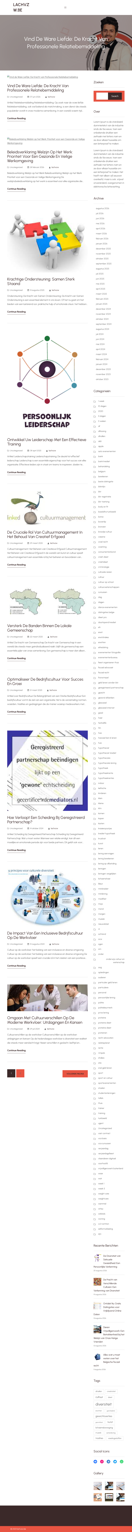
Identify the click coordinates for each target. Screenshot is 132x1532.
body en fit (103, 506)
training (101, 1113)
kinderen (102, 793)
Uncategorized (16, 97)
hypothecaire (104, 758)
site (99, 1063)
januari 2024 (101, 364)
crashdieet (103, 562)
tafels (100, 1098)
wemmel (102, 1203)
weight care (103, 1193)
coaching (102, 547)
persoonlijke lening (106, 997)
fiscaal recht (103, 672)
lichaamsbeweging (104, 1427)
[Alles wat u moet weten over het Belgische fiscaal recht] (97, 1357)
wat (100, 1178)
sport (100, 1073)
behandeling (104, 466)
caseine (101, 537)
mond (101, 909)
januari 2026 (101, 243)
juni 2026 (100, 218)
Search (114, 96)
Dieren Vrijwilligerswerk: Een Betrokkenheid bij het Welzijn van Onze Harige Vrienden (109, 1334)
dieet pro (102, 617)
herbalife (102, 723)
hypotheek (103, 768)
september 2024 (104, 324)
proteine (102, 1017)
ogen (100, 944)
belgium (101, 471)
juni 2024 (100, 339)
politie (101, 1002)
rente (100, 1048)
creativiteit (111, 1391)
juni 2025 (100, 279)
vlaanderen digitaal (107, 1158)
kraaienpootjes (105, 828)
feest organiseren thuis (108, 662)
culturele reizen (105, 572)
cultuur (101, 577)
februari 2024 (102, 359)
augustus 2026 (102, 208)
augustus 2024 (102, 329)
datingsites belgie (106, 612)
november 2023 (103, 374)
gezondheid (99, 1422)
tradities (99, 1438)
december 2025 (103, 248)
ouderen (102, 977)
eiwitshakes (103, 637)
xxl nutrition (103, 1224)
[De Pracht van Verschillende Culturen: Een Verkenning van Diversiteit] (97, 1282)
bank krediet (104, 461)
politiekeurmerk (105, 1007)
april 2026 (100, 228)
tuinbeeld (102, 1118)
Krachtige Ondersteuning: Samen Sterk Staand (41, 281)
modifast (102, 899)
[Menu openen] (65, 7)
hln (99, 728)
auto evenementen (107, 451)
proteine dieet (104, 1023)
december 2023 (103, 369)
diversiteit (104, 1404)
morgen (101, 914)
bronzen (102, 526)
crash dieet (103, 557)
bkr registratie (104, 496)
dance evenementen (107, 607)
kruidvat (102, 838)
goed (100, 713)
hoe (100, 733)
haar (100, 718)
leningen (102, 868)
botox (101, 517)
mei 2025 (100, 284)
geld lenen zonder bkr (108, 682)
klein (100, 798)
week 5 (101, 1188)
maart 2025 (101, 294)
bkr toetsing (103, 501)
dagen (101, 602)
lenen (100, 848)
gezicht (101, 692)
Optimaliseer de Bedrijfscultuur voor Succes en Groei (45, 681)
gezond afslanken (106, 697)
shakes (101, 1058)
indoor (101, 783)
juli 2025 (100, 273)
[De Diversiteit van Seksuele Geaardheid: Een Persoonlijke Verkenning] (97, 1258)
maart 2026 (101, 233)
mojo (100, 904)
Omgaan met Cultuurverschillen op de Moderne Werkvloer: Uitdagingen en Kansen (44, 1020)
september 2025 (104, 263)
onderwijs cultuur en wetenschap (115, 961)
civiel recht (103, 542)
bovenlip (102, 521)
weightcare (103, 1198)
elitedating (103, 647)
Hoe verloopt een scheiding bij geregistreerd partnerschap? (46, 819)
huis (100, 743)
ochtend (102, 934)
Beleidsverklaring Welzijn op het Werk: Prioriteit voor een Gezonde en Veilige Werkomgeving (40, 156)
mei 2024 (100, 344)
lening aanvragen (106, 853)
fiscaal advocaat (105, 667)
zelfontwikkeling (105, 1229)
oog (100, 967)
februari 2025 (102, 299)
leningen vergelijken (107, 873)
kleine (101, 803)
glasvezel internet (106, 708)
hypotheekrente (105, 773)
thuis (100, 1103)
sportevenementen (107, 1083)
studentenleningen (106, 1093)
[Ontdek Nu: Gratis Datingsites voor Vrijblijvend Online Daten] (97, 1306)
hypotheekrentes (106, 778)
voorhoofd (103, 1163)
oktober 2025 (102, 258)
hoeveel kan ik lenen (107, 738)
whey (100, 1209)
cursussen (102, 592)
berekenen (103, 476)
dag (100, 597)
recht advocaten (105, 1038)
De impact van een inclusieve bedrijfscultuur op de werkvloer (45, 935)
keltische (102, 788)
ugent (101, 1123)
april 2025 (100, 289)
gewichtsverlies (104, 1416)
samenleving (111, 1433)
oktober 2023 (102, 379)
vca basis (102, 1138)
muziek (101, 919)
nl (99, 929)
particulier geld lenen (107, 982)
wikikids (101, 1214)
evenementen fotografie (109, 652)
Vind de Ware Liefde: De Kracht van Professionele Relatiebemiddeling (38, 88)
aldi (99, 441)
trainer (101, 1108)
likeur (100, 883)
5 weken (102, 421)
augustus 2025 (102, 268)
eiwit (100, 632)
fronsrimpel (103, 677)
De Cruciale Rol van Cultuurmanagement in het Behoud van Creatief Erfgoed (44, 534)
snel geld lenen (105, 1068)
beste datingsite (105, 481)
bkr (99, 491)
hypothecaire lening (107, 763)
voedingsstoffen (114, 1438)
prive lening (103, 1012)
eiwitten (102, 642)
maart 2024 (101, 354)
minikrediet (103, 889)
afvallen (101, 436)
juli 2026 (100, 213)
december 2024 (103, 309)
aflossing (102, 431)
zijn (99, 1234)
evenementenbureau (107, 657)
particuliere (103, 987)
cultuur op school (106, 582)
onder (101, 954)
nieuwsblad (103, 924)
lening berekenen (106, 858)
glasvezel (102, 703)
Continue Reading (16, 118)
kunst (100, 843)
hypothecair (103, 748)
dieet (110, 1397)
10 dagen (102, 406)
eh (99, 627)
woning (101, 1219)
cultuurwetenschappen (108, 587)
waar (100, 1173)
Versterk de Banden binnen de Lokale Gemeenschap (39, 628)
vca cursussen (104, 1143)
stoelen (101, 1088)
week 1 (101, 1183)
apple (101, 446)
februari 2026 (102, 238)
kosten (101, 823)
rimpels (101, 1053)
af (99, 426)
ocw (100, 939)
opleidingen (103, 972)
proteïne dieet (104, 1028)
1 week (101, 401)
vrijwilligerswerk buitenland (110, 1168)
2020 (100, 411)
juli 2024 (100, 334)
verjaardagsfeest (106, 1153)
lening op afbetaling (107, 863)
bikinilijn (101, 486)
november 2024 (103, 314)
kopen (101, 818)
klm (99, 808)
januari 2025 (101, 304)
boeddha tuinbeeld (107, 511)
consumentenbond (107, 552)
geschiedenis (111, 1411)
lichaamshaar (104, 878)
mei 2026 (100, 223)
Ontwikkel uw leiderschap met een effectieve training (46, 442)
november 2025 (103, 253)
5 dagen (102, 416)
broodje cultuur (105, 532)
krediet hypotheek (106, 833)
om (99, 949)
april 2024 (100, 349)
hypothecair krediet (107, 753)
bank (100, 456)
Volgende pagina (75, 1074)
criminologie (103, 567)
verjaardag (103, 1148)
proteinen (102, 1033)
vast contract (104, 1133)
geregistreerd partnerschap (111, 687)
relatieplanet (104, 1043)
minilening (102, 894)
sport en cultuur (105, 1078)
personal (102, 992)
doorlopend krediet (107, 622)
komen (101, 813)
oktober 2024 (102, 319)
